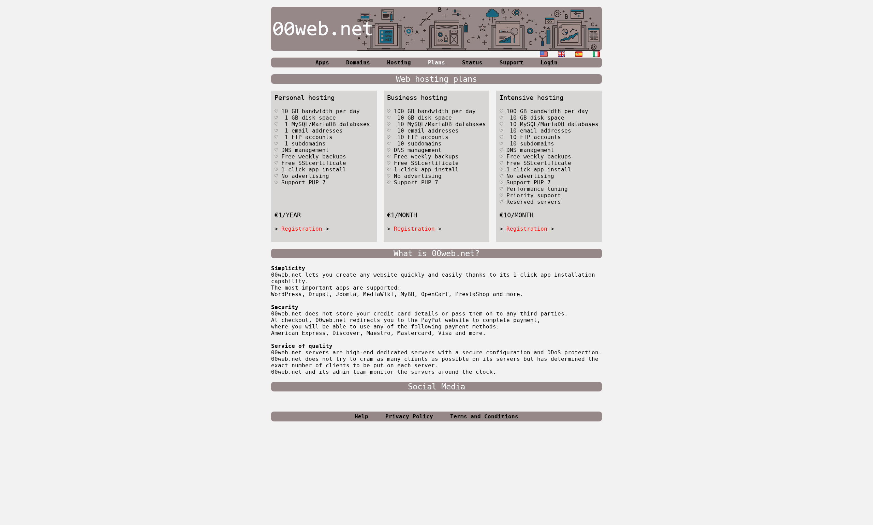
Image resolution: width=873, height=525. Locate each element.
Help (361, 416)
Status (472, 62)
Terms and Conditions (484, 416)
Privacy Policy (409, 416)
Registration (301, 229)
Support (511, 62)
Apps (322, 62)
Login (549, 62)
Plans (436, 62)
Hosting (399, 62)
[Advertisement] (436, 476)
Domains (358, 62)
